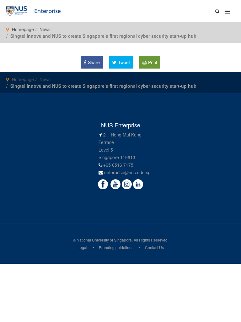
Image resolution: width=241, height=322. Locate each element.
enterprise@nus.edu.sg (127, 172)
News (45, 29)
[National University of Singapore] (16, 10)
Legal (82, 247)
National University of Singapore (104, 239)
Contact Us (154, 247)
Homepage (23, 29)
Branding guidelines (116, 247)
